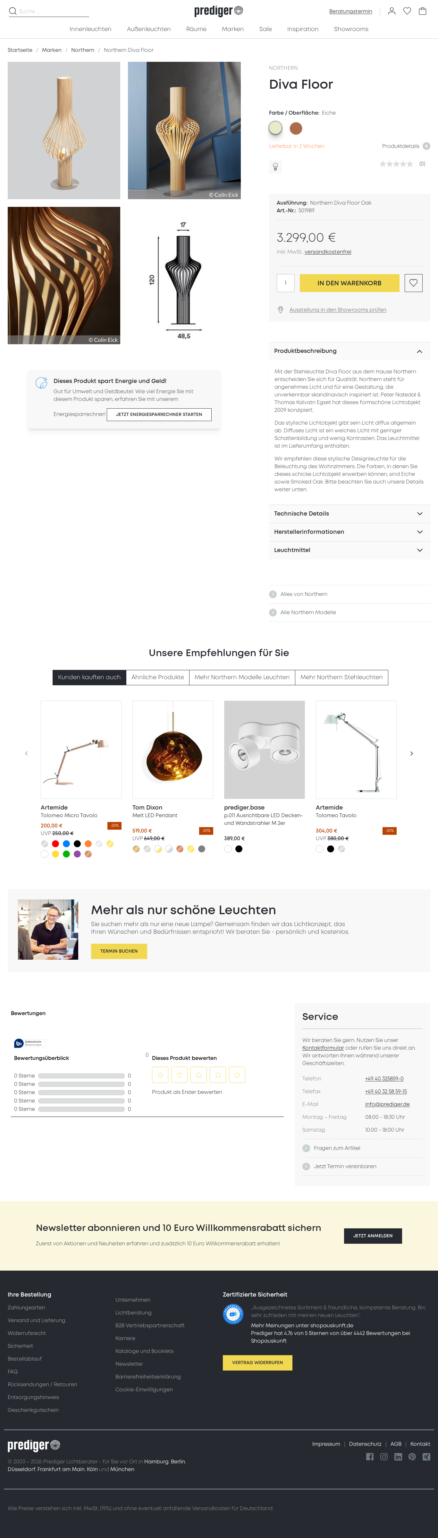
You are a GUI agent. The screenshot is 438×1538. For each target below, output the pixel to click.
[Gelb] (55, 854)
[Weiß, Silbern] (169, 849)
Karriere (125, 1338)
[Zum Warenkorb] (422, 11)
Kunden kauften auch (89, 677)
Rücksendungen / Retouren (42, 1384)
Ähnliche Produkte (157, 677)
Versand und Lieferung (36, 1320)
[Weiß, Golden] (158, 849)
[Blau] (66, 844)
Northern (283, 68)
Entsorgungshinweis (33, 1397)
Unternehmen (132, 1300)
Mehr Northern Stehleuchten (341, 677)
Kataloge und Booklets (144, 1351)
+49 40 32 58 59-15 (386, 1091)
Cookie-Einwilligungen (144, 1389)
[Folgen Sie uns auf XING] (426, 1457)
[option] (275, 127)
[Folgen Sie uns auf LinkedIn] (398, 1457)
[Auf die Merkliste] (414, 283)
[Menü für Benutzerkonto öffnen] (392, 11)
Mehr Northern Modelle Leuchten (242, 677)
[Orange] (88, 844)
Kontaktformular (323, 1048)
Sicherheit (20, 1346)
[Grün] (66, 854)
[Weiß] (44, 854)
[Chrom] (99, 844)
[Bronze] (136, 849)
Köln (92, 1469)
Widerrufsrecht (27, 1333)
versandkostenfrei (328, 252)
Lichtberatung (133, 1312)
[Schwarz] (77, 844)
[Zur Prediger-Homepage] (219, 11)
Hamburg (156, 1461)
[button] (373, 1236)
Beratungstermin (350, 11)
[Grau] (202, 849)
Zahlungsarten (26, 1307)
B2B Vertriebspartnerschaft (150, 1325)
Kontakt (420, 1444)
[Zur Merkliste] (407, 11)
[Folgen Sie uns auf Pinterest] (412, 1457)
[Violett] (77, 854)
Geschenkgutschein (33, 1410)
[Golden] (110, 844)
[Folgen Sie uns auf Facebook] (370, 1457)
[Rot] (55, 844)
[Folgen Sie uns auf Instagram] (384, 1457)
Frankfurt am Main (61, 1469)
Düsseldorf (21, 1469)
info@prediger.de (387, 1104)
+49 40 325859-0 (384, 1078)
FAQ (13, 1371)
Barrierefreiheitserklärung (148, 1376)
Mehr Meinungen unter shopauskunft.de (302, 1325)
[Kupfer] (88, 854)
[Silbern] (44, 844)
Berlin (178, 1461)
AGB (397, 1444)
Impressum (326, 1444)
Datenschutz (366, 1444)
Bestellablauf (25, 1359)
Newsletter (129, 1364)
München (122, 1469)
